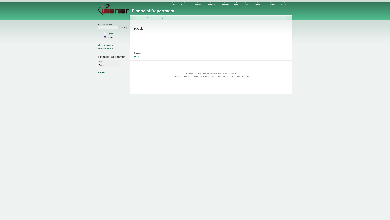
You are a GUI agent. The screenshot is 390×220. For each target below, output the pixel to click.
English (109, 37)
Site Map (284, 5)
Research (211, 5)
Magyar (109, 34)
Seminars (197, 5)
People (102, 65)
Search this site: (105, 25)
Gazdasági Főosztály (155, 18)
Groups (143, 18)
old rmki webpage (105, 48)
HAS (236, 5)
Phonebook (270, 5)
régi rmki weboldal (105, 45)
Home (172, 5)
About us (184, 5)
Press (246, 5)
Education (224, 5)
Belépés (101, 73)
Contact (257, 5)
